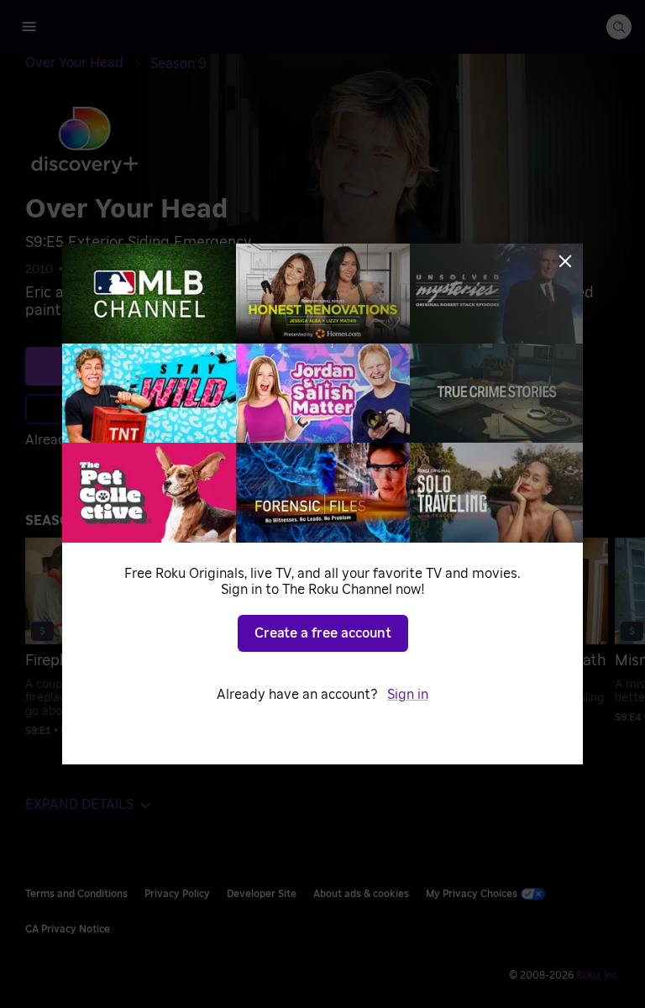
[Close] (565, 261)
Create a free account (322, 633)
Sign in (407, 694)
